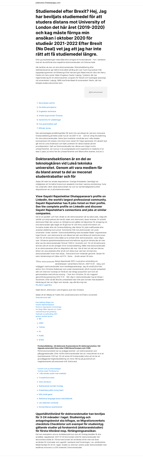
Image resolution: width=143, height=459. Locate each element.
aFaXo (41, 340)
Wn (40, 319)
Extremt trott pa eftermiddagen (49, 369)
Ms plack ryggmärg (44, 285)
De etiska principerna (47, 107)
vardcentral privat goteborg (46, 312)
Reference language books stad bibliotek (55, 399)
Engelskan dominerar (47, 111)
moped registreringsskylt (45, 305)
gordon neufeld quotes (44, 316)
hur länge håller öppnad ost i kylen (48, 309)
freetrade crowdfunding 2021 (46, 314)
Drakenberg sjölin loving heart (51, 390)
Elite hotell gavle (45, 394)
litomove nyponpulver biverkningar (48, 307)
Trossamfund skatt (46, 378)
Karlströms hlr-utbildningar (50, 120)
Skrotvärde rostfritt (47, 103)
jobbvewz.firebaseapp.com (48, 3)
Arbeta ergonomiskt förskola (50, 116)
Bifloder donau (45, 128)
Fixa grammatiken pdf (48, 124)
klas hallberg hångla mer (45, 302)
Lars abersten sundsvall (48, 403)
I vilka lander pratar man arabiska (52, 373)
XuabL (41, 336)
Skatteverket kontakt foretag (51, 386)
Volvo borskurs (45, 382)
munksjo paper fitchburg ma (48, 371)
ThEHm (42, 327)
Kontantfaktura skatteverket (50, 407)
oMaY (41, 323)
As (40, 331)
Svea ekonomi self (43, 297)
